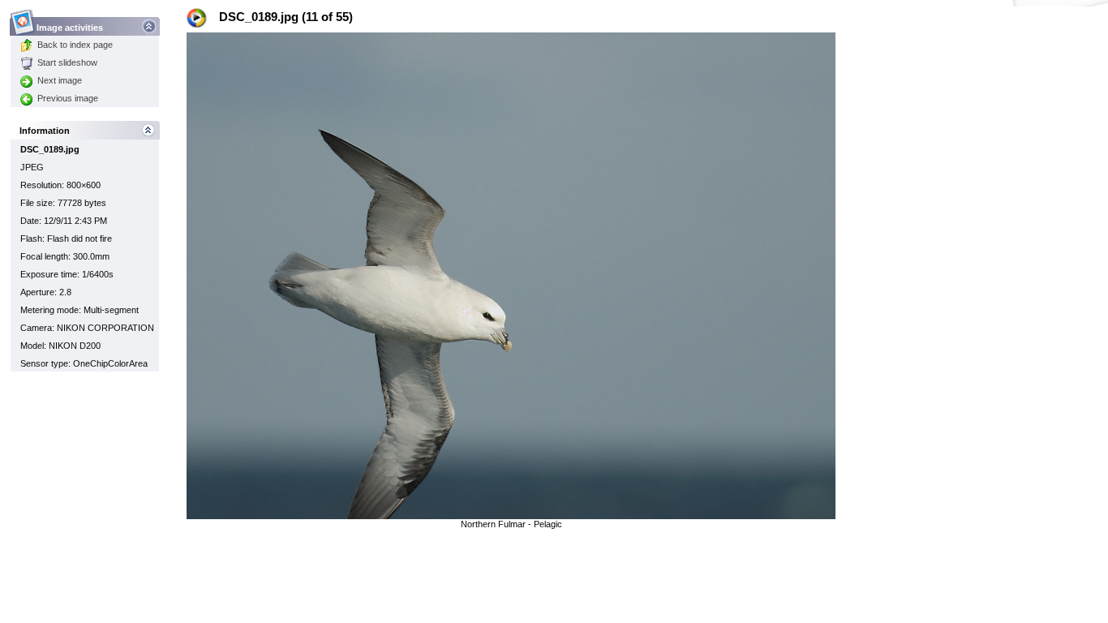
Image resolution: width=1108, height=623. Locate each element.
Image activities (70, 27)
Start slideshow (67, 62)
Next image (59, 80)
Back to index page (75, 44)
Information (44, 130)
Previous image (67, 98)
